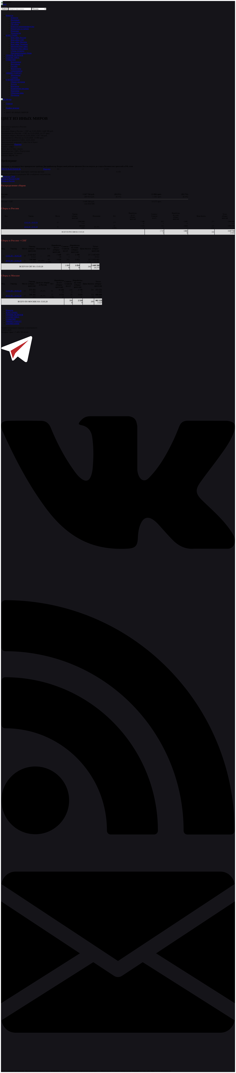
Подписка (15, 95)
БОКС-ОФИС (12, 35)
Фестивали (15, 64)
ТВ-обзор (15, 24)
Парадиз (17, 144)
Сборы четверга (17, 51)
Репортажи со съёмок (20, 29)
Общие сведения (18, 82)
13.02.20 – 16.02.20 (31, 222)
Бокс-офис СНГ (17, 40)
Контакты (15, 86)
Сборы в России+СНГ (10, 179)
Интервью (15, 20)
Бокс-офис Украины (19, 44)
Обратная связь (17, 93)
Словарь (14, 77)
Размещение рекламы (20, 88)
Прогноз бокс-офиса (19, 49)
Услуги (14, 84)
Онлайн (14, 66)
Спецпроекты (16, 71)
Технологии (16, 33)
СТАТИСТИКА (12, 57)
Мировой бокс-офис (19, 46)
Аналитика (15, 22)
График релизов (12, 108)
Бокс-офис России (18, 38)
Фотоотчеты (16, 69)
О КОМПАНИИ (13, 80)
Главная (9, 104)
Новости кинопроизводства (22, 26)
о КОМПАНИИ (12, 324)
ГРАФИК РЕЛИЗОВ (14, 55)
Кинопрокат (16, 62)
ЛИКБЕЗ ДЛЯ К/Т (14, 73)
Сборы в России (8, 181)
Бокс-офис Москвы (19, 42)
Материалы (15, 75)
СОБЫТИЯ (11, 60)
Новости (9, 15)
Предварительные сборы (21, 53)
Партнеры (15, 91)
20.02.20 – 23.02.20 (31, 227)
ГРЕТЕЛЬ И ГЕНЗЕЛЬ (11, 169)
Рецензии (15, 31)
